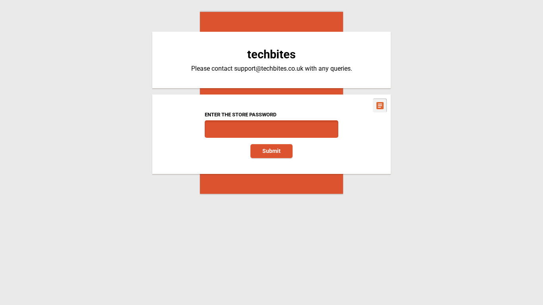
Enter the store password (240, 115)
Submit (271, 151)
